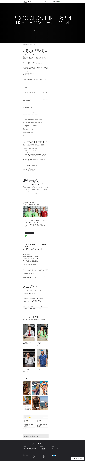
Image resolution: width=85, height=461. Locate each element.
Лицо (44, 454)
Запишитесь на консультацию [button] (42, 30)
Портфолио (40, 1)
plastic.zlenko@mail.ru (56, 448)
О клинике (31, 1)
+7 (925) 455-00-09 (56, 1)
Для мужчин (45, 457)
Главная (24, 44)
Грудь (44, 456)
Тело (43, 455)
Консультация (49, 1)
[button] (26, 372)
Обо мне (34, 454)
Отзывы (44, 1)
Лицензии (34, 458)
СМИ (46, 1)
